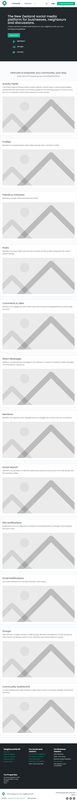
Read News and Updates (37, 761)
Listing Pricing (58, 761)
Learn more (14, 35)
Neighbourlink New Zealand (16, 798)
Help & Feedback (9, 754)
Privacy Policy (8, 761)
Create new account (66, 4)
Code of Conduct (9, 757)
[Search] (46, 3)
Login (53, 4)
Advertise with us (9, 759)
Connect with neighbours (37, 754)
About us (7, 752)
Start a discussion (34, 759)
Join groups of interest (36, 756)
